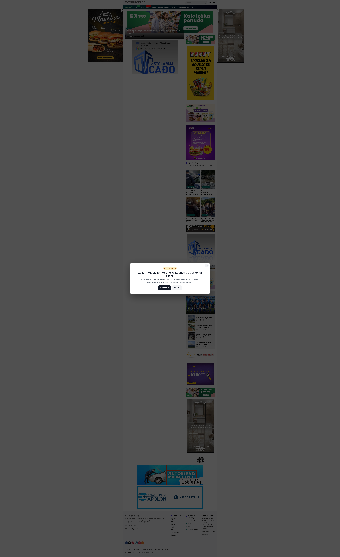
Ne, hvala (177, 287)
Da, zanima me (164, 287)
